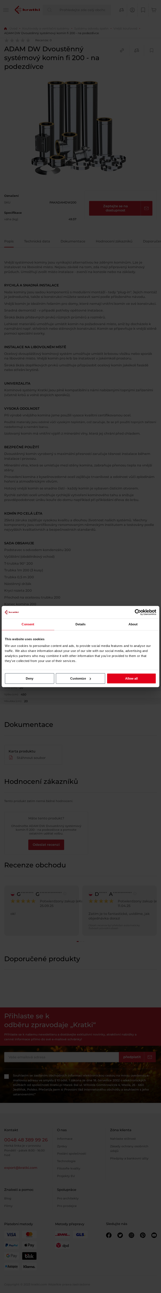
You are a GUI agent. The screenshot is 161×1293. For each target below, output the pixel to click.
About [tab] (133, 624)
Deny (29, 678)
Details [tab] (80, 624)
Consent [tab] (28, 624)
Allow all (131, 678)
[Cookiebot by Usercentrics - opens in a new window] (137, 612)
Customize (78, 678)
